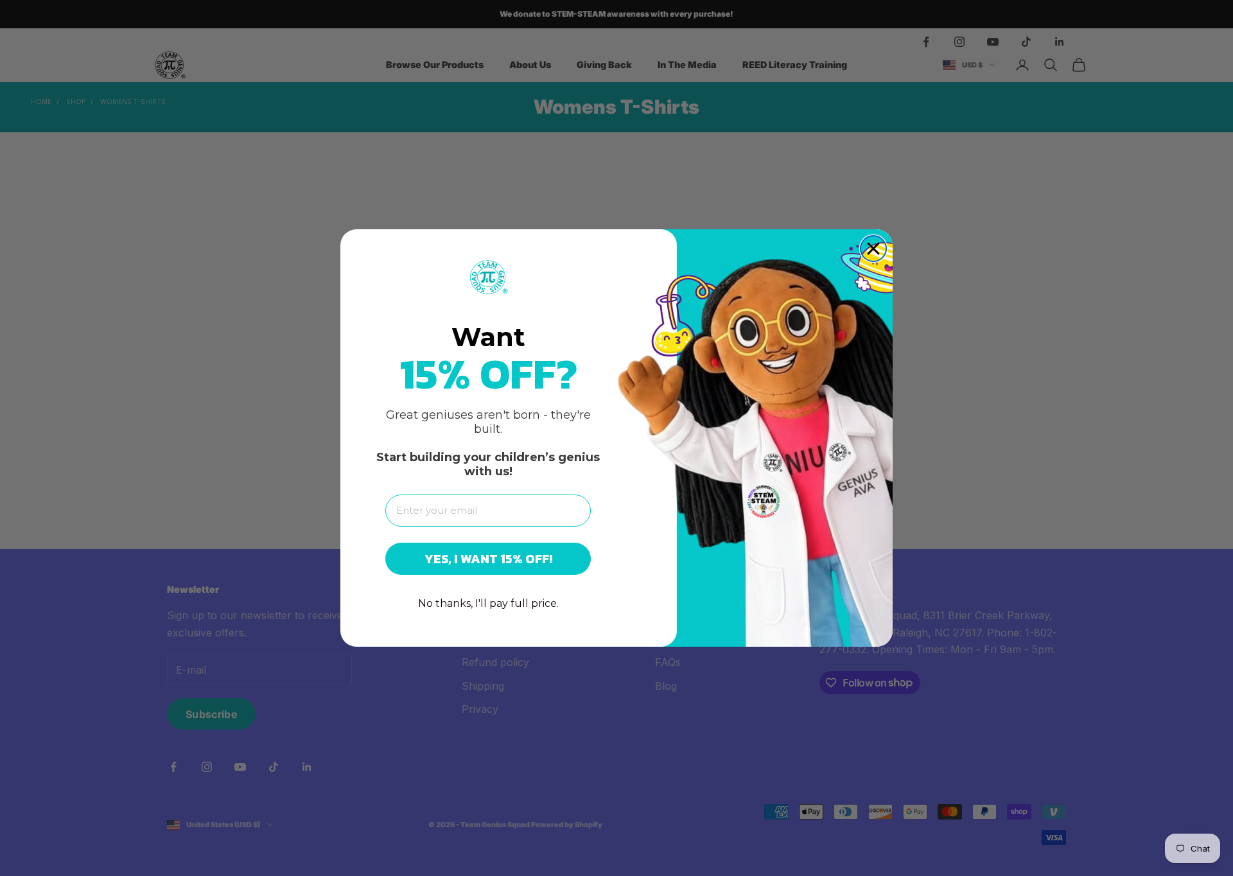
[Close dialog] (873, 248)
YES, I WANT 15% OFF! (488, 558)
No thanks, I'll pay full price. (488, 603)
